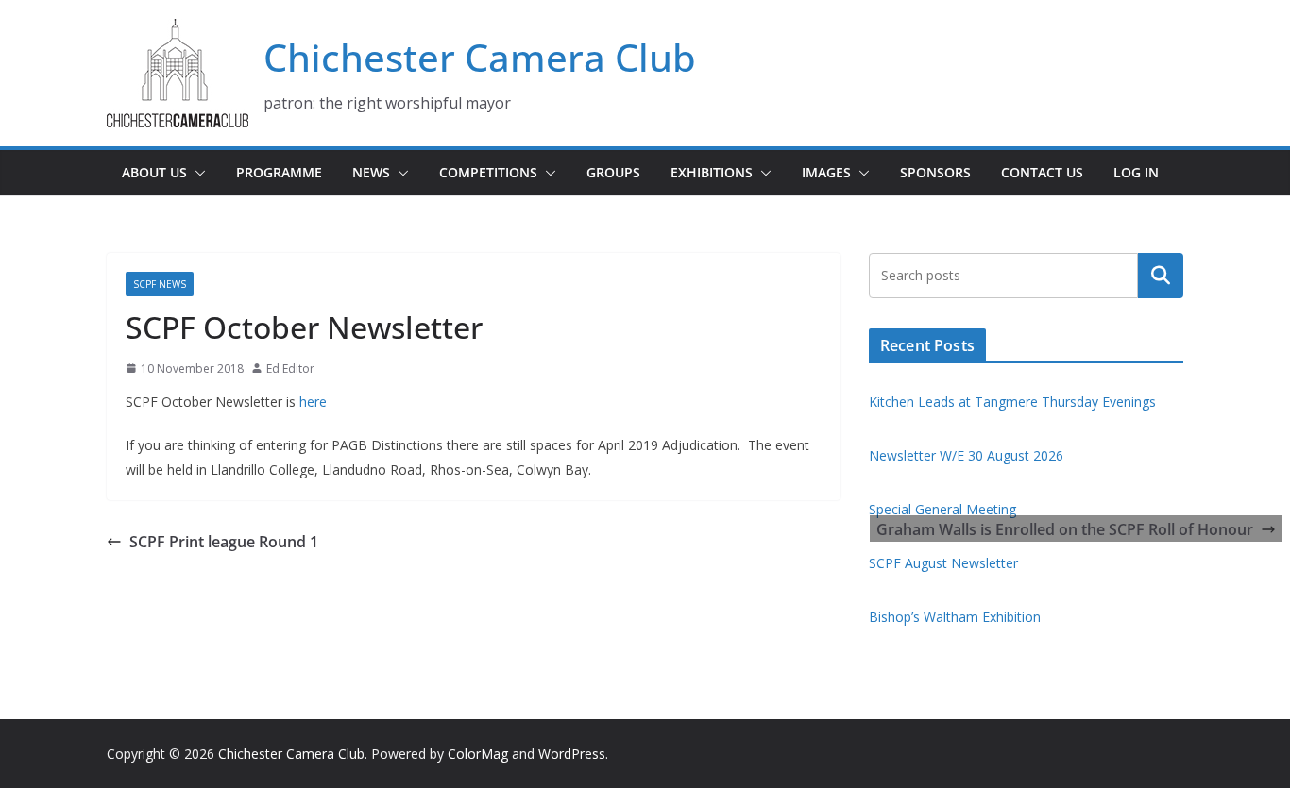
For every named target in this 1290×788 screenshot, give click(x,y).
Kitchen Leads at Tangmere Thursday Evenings (1012, 402)
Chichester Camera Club (479, 57)
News (371, 172)
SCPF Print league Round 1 (223, 541)
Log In (1136, 172)
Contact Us (1042, 172)
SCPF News (159, 284)
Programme (279, 172)
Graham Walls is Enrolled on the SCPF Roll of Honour (1064, 529)
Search (1160, 275)
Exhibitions (711, 172)
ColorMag (478, 754)
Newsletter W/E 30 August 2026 (966, 455)
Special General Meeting (942, 509)
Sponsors (935, 172)
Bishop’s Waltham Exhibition (955, 617)
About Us (154, 172)
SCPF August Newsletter (943, 563)
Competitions (488, 172)
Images (826, 172)
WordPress (571, 754)
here (313, 402)
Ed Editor (290, 368)
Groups (613, 172)
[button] (196, 172)
